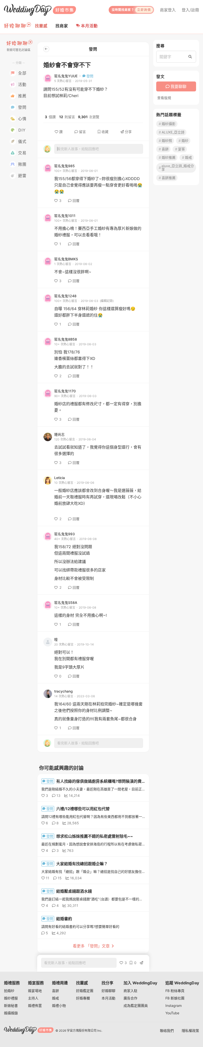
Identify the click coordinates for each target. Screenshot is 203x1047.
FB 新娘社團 (174, 998)
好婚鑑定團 (84, 991)
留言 (82, 132)
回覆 (76, 200)
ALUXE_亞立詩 (173, 132)
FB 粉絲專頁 (174, 991)
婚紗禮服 (11, 998)
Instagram (173, 1005)
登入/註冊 (190, 10)
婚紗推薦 (169, 157)
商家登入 (168, 10)
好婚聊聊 (108, 991)
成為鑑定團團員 (136, 1005)
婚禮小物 (59, 1005)
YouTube (172, 1013)
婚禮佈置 (35, 1005)
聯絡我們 (167, 1030)
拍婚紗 (9, 991)
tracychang (63, 691)
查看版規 (164, 98)
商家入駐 (130, 991)
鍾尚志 (59, 434)
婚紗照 (167, 140)
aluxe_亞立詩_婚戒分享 (177, 167)
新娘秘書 (11, 1005)
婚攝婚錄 (11, 1013)
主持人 (33, 998)
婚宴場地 (35, 991)
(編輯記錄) (107, 300)
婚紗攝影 (169, 124)
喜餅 (165, 149)
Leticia (59, 478)
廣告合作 (130, 998)
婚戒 (188, 157)
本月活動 (89, 25)
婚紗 (184, 140)
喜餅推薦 (169, 178)
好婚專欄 (83, 998)
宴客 (181, 149)
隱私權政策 (190, 1030)
